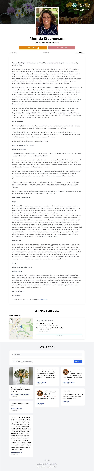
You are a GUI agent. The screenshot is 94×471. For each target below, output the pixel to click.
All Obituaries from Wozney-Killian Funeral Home (81, 10)
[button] (21, 326)
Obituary (13, 53)
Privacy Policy (43, 464)
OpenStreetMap (48, 466)
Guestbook (80, 53)
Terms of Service (51, 464)
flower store (43, 299)
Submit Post (78, 361)
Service (46, 53)
